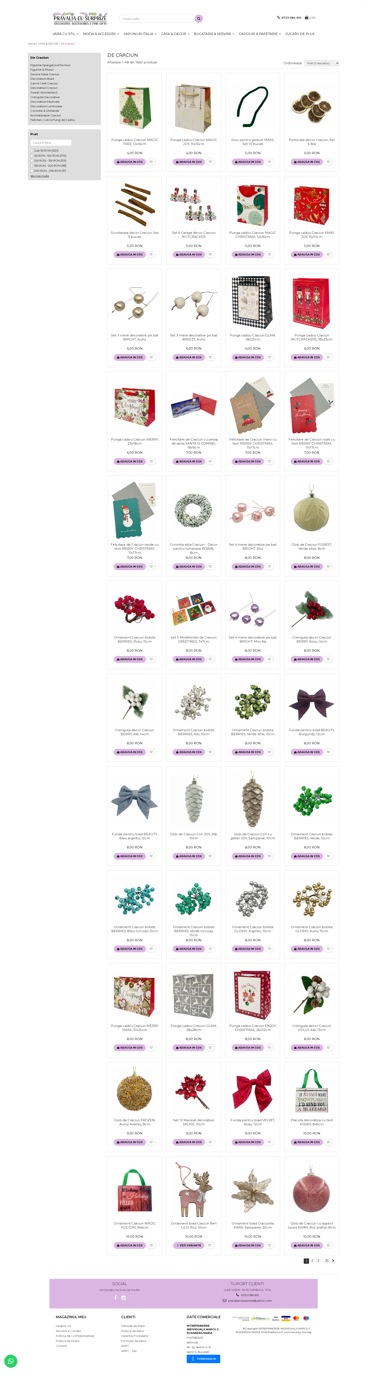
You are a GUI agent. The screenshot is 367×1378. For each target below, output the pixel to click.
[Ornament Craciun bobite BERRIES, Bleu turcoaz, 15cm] (135, 899)
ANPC (125, 1345)
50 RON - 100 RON (46, 155)
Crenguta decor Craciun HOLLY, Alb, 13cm (311, 1028)
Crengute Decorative (45, 97)
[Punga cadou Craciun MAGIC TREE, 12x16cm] (135, 106)
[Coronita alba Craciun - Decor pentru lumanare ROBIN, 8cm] (194, 510)
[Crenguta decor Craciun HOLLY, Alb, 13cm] (312, 995)
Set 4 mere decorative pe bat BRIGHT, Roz (253, 547)
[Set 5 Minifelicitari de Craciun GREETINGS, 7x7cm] (194, 609)
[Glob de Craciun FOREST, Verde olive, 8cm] (312, 510)
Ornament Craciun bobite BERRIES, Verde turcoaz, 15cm (194, 931)
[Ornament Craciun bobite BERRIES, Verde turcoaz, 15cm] (194, 899)
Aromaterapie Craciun (45, 115)
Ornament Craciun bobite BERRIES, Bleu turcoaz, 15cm (134, 929)
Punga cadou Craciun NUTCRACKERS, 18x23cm (311, 337)
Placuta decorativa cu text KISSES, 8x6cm (312, 1122)
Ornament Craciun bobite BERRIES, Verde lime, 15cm (252, 732)
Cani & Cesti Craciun (44, 83)
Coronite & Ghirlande (44, 110)
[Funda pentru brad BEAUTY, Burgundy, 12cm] (312, 702)
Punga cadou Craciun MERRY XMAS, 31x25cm (134, 1028)
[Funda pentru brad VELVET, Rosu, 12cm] (253, 1091)
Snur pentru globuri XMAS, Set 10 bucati (252, 142)
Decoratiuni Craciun (44, 87)
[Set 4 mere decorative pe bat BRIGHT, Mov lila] (253, 609)
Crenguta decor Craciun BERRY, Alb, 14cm (134, 732)
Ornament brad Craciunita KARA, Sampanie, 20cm (253, 1225)
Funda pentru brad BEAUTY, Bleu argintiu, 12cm (135, 836)
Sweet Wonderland (43, 92)
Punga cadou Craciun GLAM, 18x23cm (253, 337)
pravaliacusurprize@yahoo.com (249, 1300)
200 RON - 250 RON (47, 170)
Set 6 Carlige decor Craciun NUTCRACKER (194, 235)
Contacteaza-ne (206, 1358)
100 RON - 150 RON (47, 160)
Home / (32, 43)
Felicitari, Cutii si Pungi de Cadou (52, 119)
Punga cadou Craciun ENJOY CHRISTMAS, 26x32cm (252, 1028)
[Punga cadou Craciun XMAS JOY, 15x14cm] (312, 204)
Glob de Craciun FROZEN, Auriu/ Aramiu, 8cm (134, 1122)
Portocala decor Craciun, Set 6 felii (312, 142)
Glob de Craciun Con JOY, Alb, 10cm (194, 836)
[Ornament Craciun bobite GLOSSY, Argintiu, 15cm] (253, 899)
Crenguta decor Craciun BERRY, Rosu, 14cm (311, 639)
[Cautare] (199, 19)
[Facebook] (115, 1298)
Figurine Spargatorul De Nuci (50, 65)
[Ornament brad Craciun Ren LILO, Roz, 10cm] (194, 1190)
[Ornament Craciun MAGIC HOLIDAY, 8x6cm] (135, 1190)
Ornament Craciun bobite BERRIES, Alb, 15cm (194, 732)
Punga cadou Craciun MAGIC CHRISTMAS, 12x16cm (252, 235)
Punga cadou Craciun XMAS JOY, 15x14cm (311, 235)
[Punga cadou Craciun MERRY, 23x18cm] (135, 405)
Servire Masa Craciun (44, 74)
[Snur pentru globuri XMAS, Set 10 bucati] (253, 107)
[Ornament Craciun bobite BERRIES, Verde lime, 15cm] (253, 702)
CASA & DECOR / (49, 43)
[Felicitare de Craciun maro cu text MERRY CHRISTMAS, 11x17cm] (253, 405)
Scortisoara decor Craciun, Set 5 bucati (135, 235)
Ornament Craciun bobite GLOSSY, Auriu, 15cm (312, 929)
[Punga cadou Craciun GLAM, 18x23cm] (253, 302)
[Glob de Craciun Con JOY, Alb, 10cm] (194, 800)
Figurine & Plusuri (42, 69)
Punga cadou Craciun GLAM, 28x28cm (194, 1028)
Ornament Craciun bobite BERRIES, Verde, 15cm (312, 836)
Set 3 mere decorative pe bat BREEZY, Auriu (193, 337)
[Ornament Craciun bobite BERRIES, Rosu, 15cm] (135, 609)
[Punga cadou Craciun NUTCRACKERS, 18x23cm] (312, 302)
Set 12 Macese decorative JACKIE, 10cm (193, 1122)
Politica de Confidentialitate (75, 1336)
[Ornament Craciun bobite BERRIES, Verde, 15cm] (312, 800)
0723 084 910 (249, 1295)
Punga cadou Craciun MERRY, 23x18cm (135, 441)
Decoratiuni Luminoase (46, 106)
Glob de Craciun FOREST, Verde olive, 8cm (312, 547)
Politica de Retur (132, 1331)
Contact (61, 1345)
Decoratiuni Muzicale (44, 101)
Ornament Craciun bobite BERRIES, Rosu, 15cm (134, 639)
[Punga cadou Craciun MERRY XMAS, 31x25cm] (135, 994)
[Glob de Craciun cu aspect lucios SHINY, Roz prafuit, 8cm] (312, 1190)
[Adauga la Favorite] (151, 162)
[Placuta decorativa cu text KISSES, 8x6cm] (312, 1091)
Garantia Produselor (135, 1336)
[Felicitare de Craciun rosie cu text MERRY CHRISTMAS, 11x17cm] (312, 405)
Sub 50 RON (42, 150)
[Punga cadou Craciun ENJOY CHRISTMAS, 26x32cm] (253, 995)
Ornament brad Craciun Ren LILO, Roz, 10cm (194, 1225)
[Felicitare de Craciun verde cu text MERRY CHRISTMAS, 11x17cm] (135, 510)
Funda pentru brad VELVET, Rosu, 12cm (253, 1122)
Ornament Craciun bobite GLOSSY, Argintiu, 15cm (253, 929)
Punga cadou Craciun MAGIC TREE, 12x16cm (134, 142)
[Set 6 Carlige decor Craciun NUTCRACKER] (194, 204)
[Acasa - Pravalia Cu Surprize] (80, 19)
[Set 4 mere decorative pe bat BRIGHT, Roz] (253, 510)
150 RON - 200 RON (47, 165)
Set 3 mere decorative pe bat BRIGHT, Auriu (134, 337)
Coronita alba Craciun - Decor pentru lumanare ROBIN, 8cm (194, 548)
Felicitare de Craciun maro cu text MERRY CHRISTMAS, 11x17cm (253, 443)
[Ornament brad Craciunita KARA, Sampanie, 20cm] (253, 1190)
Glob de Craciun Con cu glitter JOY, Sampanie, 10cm (252, 836)
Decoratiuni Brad (42, 78)
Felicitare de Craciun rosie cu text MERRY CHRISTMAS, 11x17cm (312, 443)
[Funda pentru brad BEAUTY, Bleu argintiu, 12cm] (135, 800)
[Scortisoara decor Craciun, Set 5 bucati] (135, 204)
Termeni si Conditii (68, 1331)
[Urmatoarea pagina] (333, 1261)
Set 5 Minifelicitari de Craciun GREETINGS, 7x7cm (194, 639)
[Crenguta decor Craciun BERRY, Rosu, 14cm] (312, 609)
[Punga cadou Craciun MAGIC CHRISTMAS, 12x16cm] (253, 204)
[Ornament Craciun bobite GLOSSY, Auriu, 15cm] (312, 899)
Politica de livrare (67, 1341)
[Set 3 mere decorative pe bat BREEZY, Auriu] (194, 302)
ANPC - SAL (129, 1351)
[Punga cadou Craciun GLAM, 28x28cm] (194, 994)
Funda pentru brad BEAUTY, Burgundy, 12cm (312, 732)
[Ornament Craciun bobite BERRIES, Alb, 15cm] (194, 702)
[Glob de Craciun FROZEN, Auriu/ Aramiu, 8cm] (135, 1091)
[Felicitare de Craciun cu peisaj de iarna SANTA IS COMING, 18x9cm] (194, 405)
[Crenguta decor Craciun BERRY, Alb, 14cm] (135, 702)
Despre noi (63, 1326)
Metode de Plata (133, 1326)
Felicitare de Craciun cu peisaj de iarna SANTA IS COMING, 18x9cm (194, 443)
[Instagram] (123, 1298)
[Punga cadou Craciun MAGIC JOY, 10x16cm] (194, 106)
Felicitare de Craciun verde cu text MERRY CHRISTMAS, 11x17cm (135, 548)
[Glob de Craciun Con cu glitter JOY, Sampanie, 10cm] (253, 800)
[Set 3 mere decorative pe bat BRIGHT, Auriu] (135, 302)
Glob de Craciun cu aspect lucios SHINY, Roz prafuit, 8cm (312, 1225)
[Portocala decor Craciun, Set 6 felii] (312, 107)
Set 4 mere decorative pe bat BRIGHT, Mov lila (253, 639)
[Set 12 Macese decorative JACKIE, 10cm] (194, 1091)
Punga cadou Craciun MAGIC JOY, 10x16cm (193, 142)
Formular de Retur (134, 1341)
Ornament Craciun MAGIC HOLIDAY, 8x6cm (135, 1225)
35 (327, 1261)
